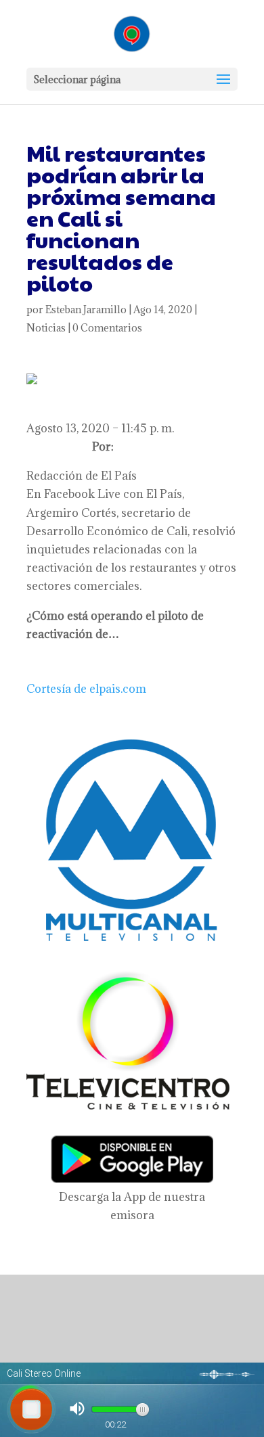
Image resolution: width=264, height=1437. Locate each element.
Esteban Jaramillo (86, 309)
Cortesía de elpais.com (86, 688)
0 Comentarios (107, 327)
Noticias (46, 327)
